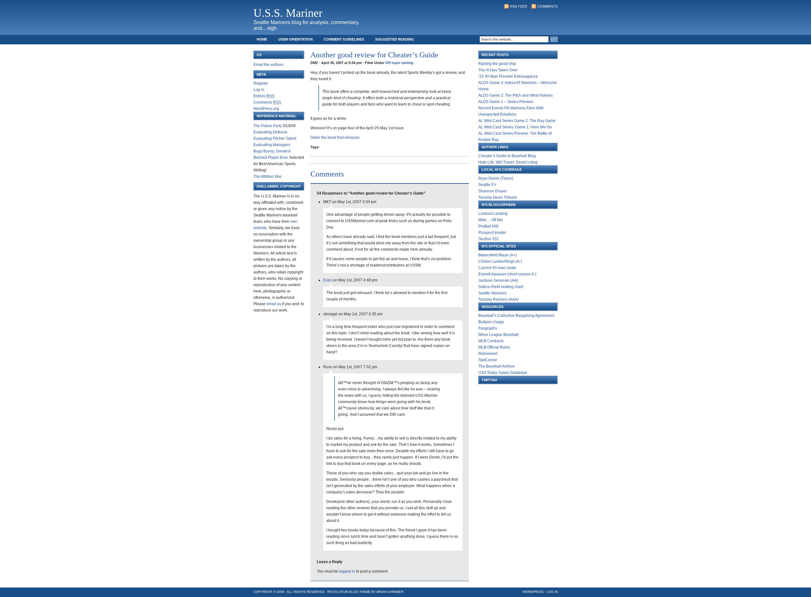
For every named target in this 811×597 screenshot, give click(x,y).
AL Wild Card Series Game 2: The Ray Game (517, 121)
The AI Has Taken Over (498, 70)
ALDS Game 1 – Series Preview (505, 102)
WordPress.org (266, 108)
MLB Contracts (491, 341)
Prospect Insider (492, 232)
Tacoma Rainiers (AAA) (498, 299)
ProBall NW (488, 226)
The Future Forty (267, 126)
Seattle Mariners (492, 293)
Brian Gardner (390, 592)
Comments (547, 6)
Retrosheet (487, 353)
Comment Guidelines (344, 39)
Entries (263, 96)
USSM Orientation (295, 39)
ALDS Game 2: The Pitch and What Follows (515, 95)
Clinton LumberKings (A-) (500, 261)
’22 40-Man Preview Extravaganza (508, 76)
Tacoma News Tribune (497, 197)
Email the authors (268, 64)
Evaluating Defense (270, 132)
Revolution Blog (342, 592)
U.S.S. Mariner (287, 13)
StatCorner (487, 360)
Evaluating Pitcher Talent (274, 138)
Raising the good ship (497, 63)
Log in (258, 89)
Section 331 (488, 239)
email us (273, 304)
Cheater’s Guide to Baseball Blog (507, 156)
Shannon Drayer (492, 191)
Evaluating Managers (271, 145)
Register (260, 83)
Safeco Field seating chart (500, 287)
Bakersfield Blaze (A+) (497, 255)
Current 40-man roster (497, 268)
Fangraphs (487, 328)
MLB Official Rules (494, 347)
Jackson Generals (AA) (498, 280)
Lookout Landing (493, 213)
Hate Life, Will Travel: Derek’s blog (508, 162)
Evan (327, 280)
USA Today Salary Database (502, 372)
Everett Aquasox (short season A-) (507, 274)
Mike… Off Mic (490, 220)
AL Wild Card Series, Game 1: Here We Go (515, 127)
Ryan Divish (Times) (495, 178)
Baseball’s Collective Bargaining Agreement (516, 315)
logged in (347, 571)
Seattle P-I (487, 185)
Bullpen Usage (491, 322)
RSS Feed (518, 6)
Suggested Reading (394, 39)
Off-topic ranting (399, 63)
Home (262, 39)
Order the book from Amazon (335, 137)
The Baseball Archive (496, 366)
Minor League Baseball (498, 334)
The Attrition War (267, 176)
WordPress (533, 592)
